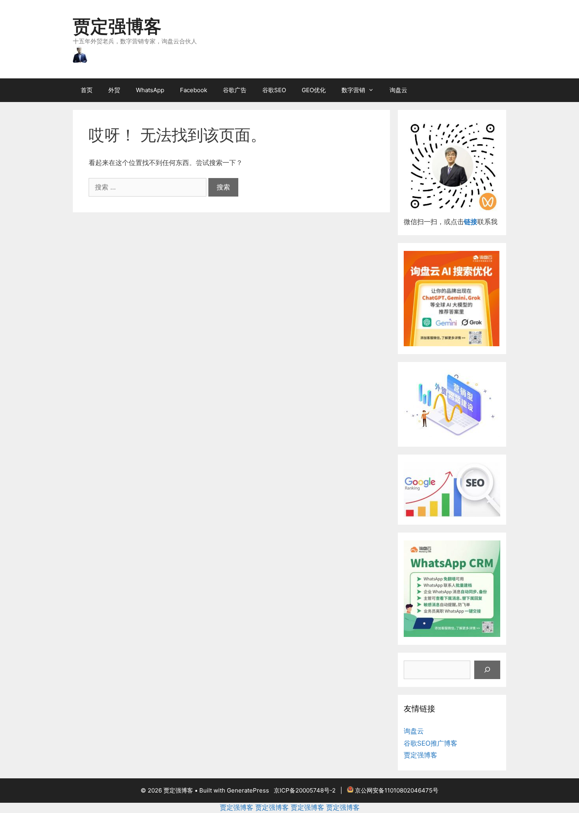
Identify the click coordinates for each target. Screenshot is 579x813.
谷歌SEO (274, 90)
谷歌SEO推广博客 (430, 743)
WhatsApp (150, 90)
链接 (470, 222)
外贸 (114, 90)
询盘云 (398, 90)
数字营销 (353, 90)
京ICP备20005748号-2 (305, 790)
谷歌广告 (235, 90)
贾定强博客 (117, 26)
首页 (87, 90)
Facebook (193, 90)
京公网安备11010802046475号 (396, 790)
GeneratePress (248, 790)
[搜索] (487, 670)
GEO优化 (314, 90)
